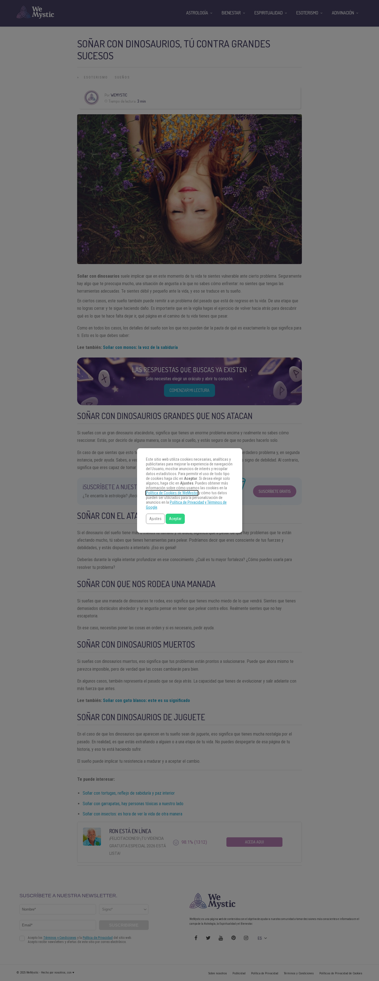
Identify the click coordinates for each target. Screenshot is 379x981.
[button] (155, 519)
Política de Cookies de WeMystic (172, 493)
